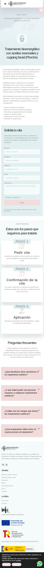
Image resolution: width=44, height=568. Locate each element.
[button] (41, 10)
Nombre (7, 148)
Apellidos (7, 157)
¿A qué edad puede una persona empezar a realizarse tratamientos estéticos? (21, 393)
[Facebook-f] (2, 464)
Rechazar (16, 564)
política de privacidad (27, 197)
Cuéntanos (8, 183)
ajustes (18, 561)
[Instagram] (6, 464)
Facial (24, 15)
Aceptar (6, 564)
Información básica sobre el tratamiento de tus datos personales (20, 210)
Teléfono (7, 165)
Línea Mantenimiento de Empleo (12, 514)
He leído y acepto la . (21, 197)
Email (6, 174)
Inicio (18, 15)
